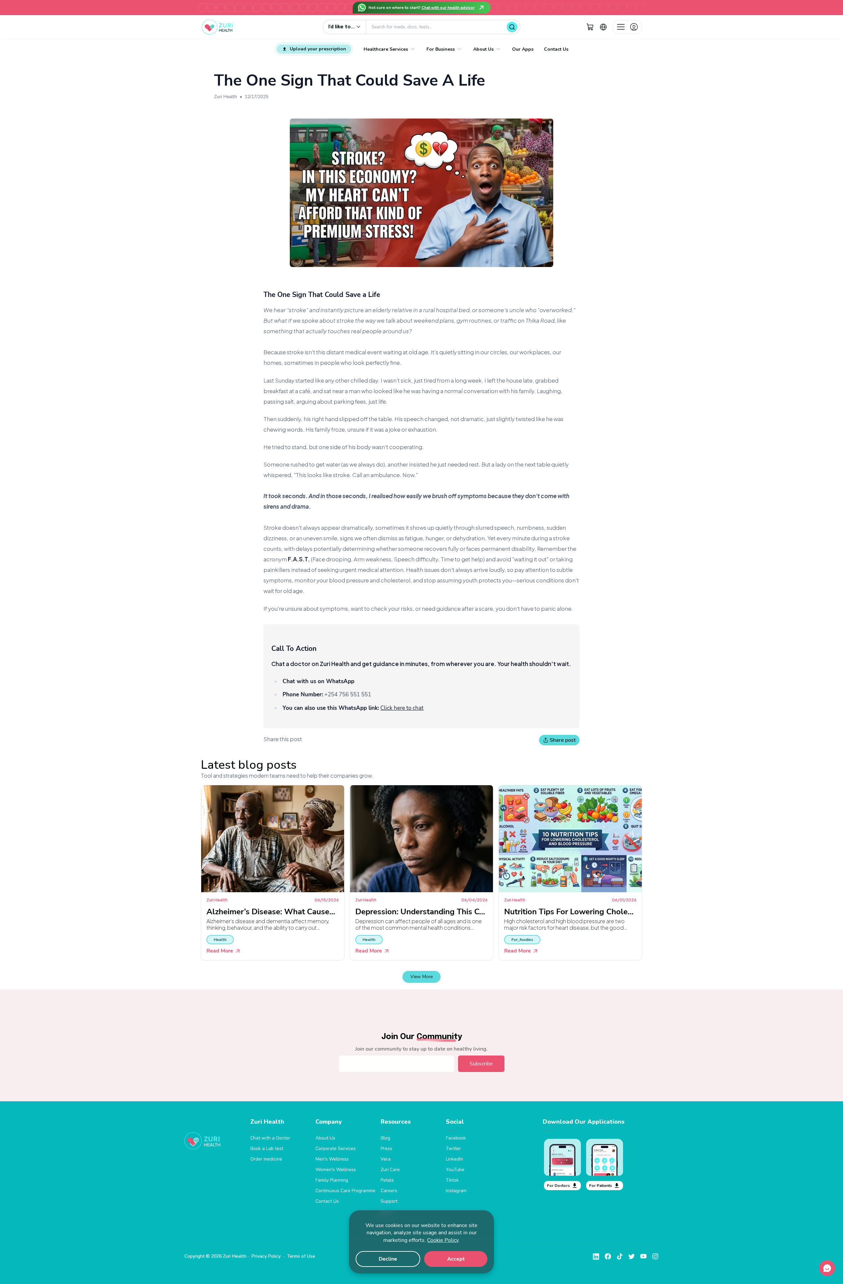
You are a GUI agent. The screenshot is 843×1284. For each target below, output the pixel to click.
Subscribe (481, 1063)
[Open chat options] (827, 1268)
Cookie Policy (442, 1240)
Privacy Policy (266, 1256)
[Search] (512, 27)
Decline (388, 1259)
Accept (456, 1259)
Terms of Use (301, 1256)
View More (421, 977)
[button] (590, 27)
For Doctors (558, 1185)
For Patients (600, 1185)
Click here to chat (401, 708)
